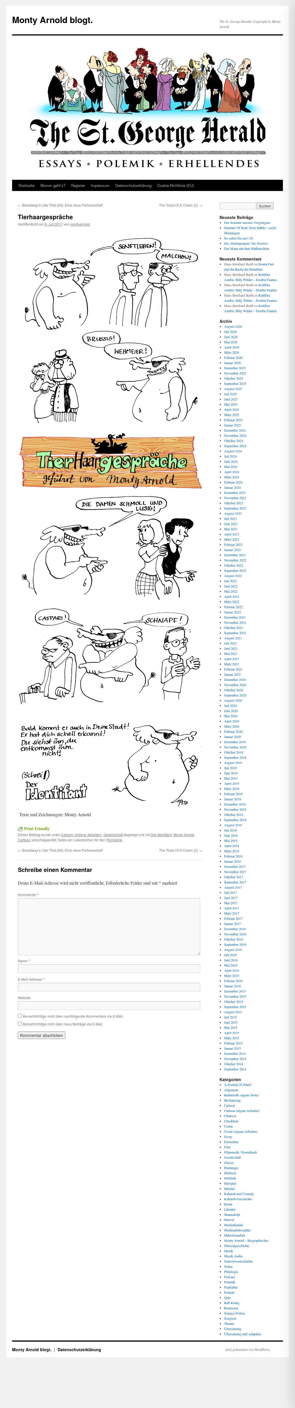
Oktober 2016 (233, 939)
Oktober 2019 (233, 752)
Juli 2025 (230, 394)
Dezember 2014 (235, 1053)
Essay (228, 1136)
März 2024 (231, 477)
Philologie (231, 1271)
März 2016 (231, 975)
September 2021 (235, 632)
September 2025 (235, 383)
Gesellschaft (113, 834)
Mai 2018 (230, 840)
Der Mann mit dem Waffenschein (246, 248)
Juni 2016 (231, 960)
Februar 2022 (233, 606)
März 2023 (231, 539)
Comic (228, 1126)
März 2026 (231, 352)
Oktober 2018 (233, 814)
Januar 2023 (232, 549)
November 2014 (235, 1058)
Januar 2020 (232, 736)
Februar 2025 (233, 419)
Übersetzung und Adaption (242, 1334)
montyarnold (80, 224)
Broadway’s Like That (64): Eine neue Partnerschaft (60, 205)
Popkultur (231, 1287)
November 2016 (235, 934)
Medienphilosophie (237, 1230)
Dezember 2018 (235, 804)
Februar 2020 (233, 731)
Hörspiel (230, 1183)
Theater (229, 1323)
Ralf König (231, 1302)
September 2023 (235, 508)
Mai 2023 (230, 529)
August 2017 (233, 887)
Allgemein (231, 1089)
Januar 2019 (232, 799)
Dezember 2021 (235, 617)
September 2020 (235, 695)
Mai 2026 (230, 342)
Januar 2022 (232, 612)
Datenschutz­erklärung (133, 185)
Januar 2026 (232, 362)
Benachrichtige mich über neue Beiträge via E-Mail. (63, 1023)
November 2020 (235, 684)
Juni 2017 (231, 897)
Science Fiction (234, 1313)
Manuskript (232, 1214)
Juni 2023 (231, 523)
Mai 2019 (230, 778)
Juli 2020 (230, 705)
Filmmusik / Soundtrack (240, 1152)
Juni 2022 (231, 586)
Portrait (229, 1292)
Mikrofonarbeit (234, 1235)
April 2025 (231, 409)
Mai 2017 (230, 902)
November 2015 (235, 996)
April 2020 (231, 721)
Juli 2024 (230, 456)
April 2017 (231, 908)
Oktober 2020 (233, 690)
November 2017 (235, 871)
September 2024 (235, 445)
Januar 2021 (232, 674)
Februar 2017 (233, 918)
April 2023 (231, 534)
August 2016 (233, 949)
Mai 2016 (230, 965)
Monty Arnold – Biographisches (246, 1240)
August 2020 (233, 700)
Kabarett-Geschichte (238, 1199)
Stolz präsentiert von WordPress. (248, 1349)
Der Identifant (161, 834)
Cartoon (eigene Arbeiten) (81, 834)
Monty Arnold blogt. (52, 19)
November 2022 (235, 560)
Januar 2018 (232, 861)
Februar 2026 (233, 357)
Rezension (231, 1308)
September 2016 (235, 944)
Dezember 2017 (235, 866)
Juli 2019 (230, 767)
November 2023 (235, 497)
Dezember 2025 (235, 368)
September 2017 (235, 882)
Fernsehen (231, 1141)
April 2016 (231, 970)
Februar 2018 (233, 856)
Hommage (231, 1167)
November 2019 (235, 747)
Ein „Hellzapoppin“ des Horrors (246, 243)
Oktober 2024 (233, 440)
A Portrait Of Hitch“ (238, 1084)
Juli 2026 (230, 331)
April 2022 (231, 596)
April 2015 (231, 1032)
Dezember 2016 (235, 928)
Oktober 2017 (233, 877)
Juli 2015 (230, 1017)
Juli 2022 (230, 580)
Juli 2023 (230, 518)
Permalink (114, 839)
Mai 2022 (230, 591)
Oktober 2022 (233, 565)
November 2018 (235, 809)
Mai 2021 (230, 653)
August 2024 (233, 451)
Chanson (230, 1115)
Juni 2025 (231, 399)
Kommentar (28, 894)
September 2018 (235, 819)
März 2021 (231, 664)
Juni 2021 (231, 648)
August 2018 (233, 825)
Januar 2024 (232, 487)
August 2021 (233, 638)
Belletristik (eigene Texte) (241, 1095)
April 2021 (231, 658)
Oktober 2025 (233, 378)
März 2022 (231, 601)
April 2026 (231, 347)
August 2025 (233, 388)
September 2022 (235, 570)
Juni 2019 (231, 773)
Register (78, 185)
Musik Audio (233, 1256)
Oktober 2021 (233, 627)
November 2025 (235, 373)
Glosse (229, 1162)
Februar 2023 (233, 544)
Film (227, 1147)
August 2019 (233, 762)
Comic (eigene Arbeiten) (241, 1131)
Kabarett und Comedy (239, 1193)
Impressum (100, 185)
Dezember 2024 (235, 430)
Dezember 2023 (235, 492)
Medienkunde (233, 1224)
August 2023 (233, 513)
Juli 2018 (230, 830)
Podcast (229, 1276)
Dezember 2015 (235, 991)
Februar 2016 (233, 980)
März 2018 (231, 851)
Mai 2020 (230, 716)
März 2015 (231, 1038)
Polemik (229, 1282)
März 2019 (231, 788)
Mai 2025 (230, 404)
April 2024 (231, 471)
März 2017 (231, 913)
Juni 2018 (231, 835)
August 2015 (233, 1012)
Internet (229, 1188)
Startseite (26, 185)
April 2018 (231, 845)
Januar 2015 (232, 1048)
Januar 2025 (232, 425)
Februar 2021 (233, 669)
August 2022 (233, 575)
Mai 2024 (230, 466)
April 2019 (231, 783)
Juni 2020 (231, 710)
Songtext (230, 1318)
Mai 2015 (230, 1027)
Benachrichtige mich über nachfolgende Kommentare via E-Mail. (73, 1016)
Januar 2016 (232, 986)
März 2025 (231, 414)
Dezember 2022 (235, 555)
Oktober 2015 (233, 1001)
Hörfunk (230, 1178)
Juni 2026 (231, 336)
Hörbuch (230, 1173)
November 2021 (235, 622)
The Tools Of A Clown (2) (180, 205)
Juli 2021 (230, 643)
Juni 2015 (231, 1022)
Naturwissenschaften (238, 1261)
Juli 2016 (230, 954)
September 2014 (235, 1069)
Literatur (230, 1209)
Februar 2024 (233, 482)
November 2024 (235, 435)
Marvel (229, 1219)
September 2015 (235, 1006)
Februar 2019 (233, 793)
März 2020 (231, 726)
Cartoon (229, 1105)
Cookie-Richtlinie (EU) (175, 185)
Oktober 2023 (233, 503)
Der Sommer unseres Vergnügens (247, 222)
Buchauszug (232, 1100)
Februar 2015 (233, 1043)
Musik (228, 1250)
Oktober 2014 (233, 1063)
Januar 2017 (232, 923)
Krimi (228, 1204)
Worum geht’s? (52, 185)
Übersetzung (232, 1328)
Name (24, 960)
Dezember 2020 (235, 679)
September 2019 (235, 757)
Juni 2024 (231, 461)
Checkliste (231, 1121)
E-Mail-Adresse (31, 979)
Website (24, 997)
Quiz (227, 1297)
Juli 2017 (230, 892)
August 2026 (233, 326)
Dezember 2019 (235, 741)
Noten (228, 1266)
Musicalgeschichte (236, 1245)
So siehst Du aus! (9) (238, 238)
